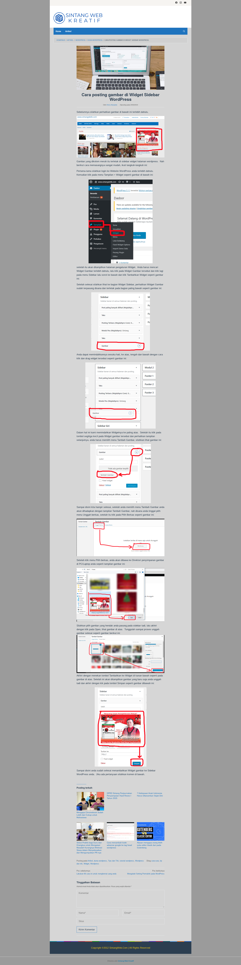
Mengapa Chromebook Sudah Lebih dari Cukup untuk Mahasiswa (90, 815)
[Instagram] (181, 3)
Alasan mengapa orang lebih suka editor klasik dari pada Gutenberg (149, 845)
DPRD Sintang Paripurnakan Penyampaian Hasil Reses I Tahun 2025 (119, 795)
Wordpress (139, 861)
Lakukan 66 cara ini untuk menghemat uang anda (96, 872)
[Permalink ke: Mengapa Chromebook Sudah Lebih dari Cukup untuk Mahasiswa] (90, 801)
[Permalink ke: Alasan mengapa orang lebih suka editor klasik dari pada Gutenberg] (150, 831)
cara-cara (155, 861)
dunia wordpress (100, 861)
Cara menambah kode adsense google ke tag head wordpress (119, 845)
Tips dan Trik (113, 861)
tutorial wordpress (127, 861)
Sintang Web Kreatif (126, 961)
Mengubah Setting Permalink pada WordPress (145, 872)
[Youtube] (185, 3)
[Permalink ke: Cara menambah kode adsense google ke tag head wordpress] (120, 831)
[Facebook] (176, 3)
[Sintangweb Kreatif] (78, 17)
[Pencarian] (183, 31)
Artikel (90, 861)
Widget (86, 864)
